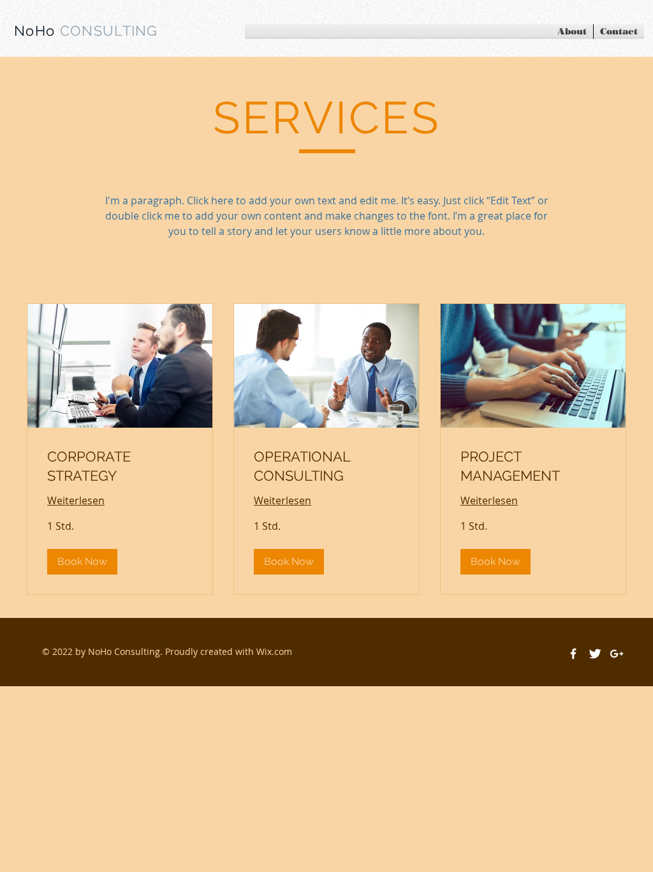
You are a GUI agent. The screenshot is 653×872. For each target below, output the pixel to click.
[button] (82, 562)
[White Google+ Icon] (617, 654)
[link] (120, 466)
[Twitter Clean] (595, 654)
